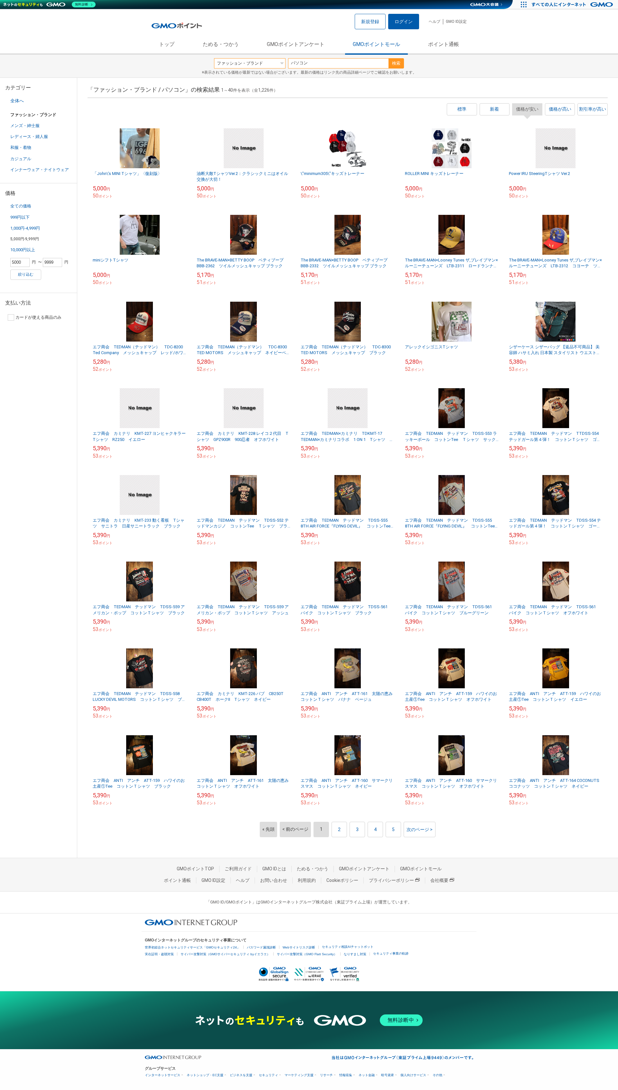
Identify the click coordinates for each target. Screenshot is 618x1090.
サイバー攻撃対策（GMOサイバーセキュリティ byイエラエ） (225, 954)
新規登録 (370, 21)
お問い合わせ (273, 880)
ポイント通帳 (443, 44)
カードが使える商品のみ (38, 317)
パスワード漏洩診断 (261, 947)
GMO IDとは (274, 868)
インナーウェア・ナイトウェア (39, 169)
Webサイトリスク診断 (299, 947)
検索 (396, 63)
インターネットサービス (162, 1075)
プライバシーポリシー (391, 880)
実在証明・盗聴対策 (159, 954)
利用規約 (307, 880)
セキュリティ (268, 1075)
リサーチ (326, 1075)
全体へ (17, 100)
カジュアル (20, 158)
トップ (166, 44)
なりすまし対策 (355, 954)
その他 (437, 1075)
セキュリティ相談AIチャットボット (347, 946)
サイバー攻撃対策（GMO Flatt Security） (307, 954)
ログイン (404, 21)
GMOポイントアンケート (295, 44)
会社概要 (439, 880)
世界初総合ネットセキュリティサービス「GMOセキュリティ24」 (192, 947)
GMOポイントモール (376, 44)
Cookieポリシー (342, 880)
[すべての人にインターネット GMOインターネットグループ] (573, 4)
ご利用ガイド (238, 868)
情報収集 (345, 1075)
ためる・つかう (221, 44)
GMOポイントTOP (195, 868)
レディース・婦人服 (29, 136)
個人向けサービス (413, 1075)
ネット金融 (367, 1075)
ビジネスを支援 (241, 1075)
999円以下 (20, 217)
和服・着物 (20, 147)
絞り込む (25, 274)
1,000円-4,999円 (25, 228)
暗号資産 (387, 1075)
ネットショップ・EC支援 (205, 1075)
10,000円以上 (22, 249)
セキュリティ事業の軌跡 (390, 953)
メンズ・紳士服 (25, 125)
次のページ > (420, 829)
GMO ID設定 (456, 21)
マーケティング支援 (299, 1075)
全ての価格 (20, 206)
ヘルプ (434, 21)
